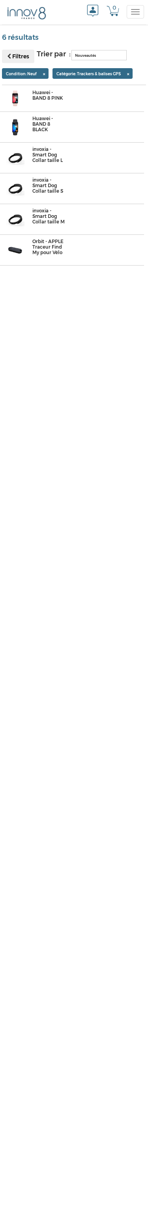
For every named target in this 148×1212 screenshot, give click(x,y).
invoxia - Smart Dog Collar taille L (47, 155)
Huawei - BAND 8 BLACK (42, 124)
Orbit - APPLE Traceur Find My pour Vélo (48, 247)
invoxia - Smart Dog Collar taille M (48, 216)
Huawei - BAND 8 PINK (47, 95)
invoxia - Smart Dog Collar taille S (47, 185)
